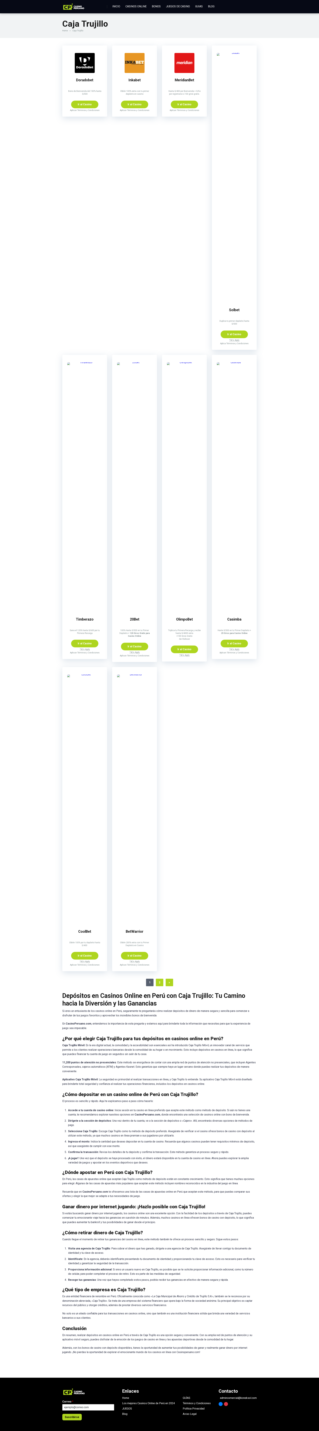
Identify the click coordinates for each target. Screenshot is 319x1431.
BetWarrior (134, 931)
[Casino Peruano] (73, 5)
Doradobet (84, 80)
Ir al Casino (85, 104)
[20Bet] (134, 362)
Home (65, 30)
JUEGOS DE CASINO (178, 6)
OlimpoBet (184, 619)
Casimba (234, 619)
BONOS (156, 6)
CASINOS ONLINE (136, 6)
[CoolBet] (84, 674)
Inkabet (134, 80)
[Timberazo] (84, 362)
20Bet (134, 619)
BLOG (211, 6)
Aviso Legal (190, 1414)
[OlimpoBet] (184, 362)
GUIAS (199, 6)
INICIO (116, 6)
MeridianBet (184, 80)
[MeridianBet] (184, 72)
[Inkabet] (135, 72)
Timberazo (85, 619)
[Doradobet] (85, 72)
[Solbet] (234, 52)
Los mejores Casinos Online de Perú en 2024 (148, 1403)
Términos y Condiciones (197, 1403)
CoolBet (84, 931)
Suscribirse (72, 1417)
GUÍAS (186, 1398)
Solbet (234, 310)
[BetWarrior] (134, 674)
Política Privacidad (194, 1408)
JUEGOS (127, 1408)
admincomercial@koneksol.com (238, 1398)
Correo (67, 1401)
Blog (124, 1414)
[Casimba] (234, 362)
